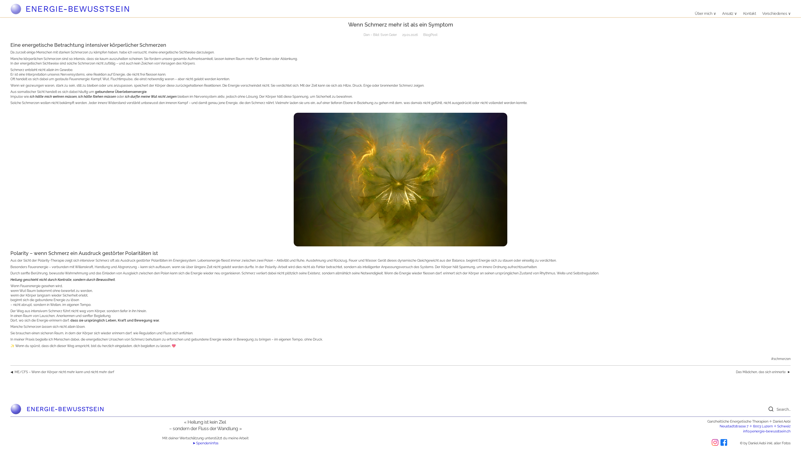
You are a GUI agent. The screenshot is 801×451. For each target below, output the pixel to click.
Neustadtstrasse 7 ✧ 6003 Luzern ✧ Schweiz (755, 426)
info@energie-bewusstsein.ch (767, 431)
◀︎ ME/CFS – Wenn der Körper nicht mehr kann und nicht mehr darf (62, 372)
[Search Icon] (775, 409)
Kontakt (749, 13)
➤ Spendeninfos (206, 443)
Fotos (786, 443)
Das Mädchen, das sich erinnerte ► (763, 372)
